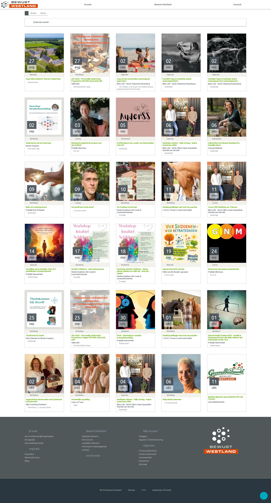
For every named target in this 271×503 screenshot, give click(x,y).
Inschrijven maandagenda (94, 446)
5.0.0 (144, 490)
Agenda (43, 13)
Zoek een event (41, 22)
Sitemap (143, 464)
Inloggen (143, 436)
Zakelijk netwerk (90, 436)
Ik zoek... (88, 4)
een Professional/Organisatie (39, 436)
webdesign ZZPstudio (161, 490)
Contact (85, 450)
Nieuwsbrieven (32, 457)
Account (237, 4)
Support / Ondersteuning (151, 439)
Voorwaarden (145, 457)
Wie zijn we (87, 439)
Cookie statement (147, 454)
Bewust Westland (162, 4)
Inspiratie (29, 454)
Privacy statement (148, 450)
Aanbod (33, 13)
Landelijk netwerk (90, 443)
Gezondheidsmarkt (34, 443)
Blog (27, 461)
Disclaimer (144, 461)
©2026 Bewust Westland (110, 490)
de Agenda (30, 439)
